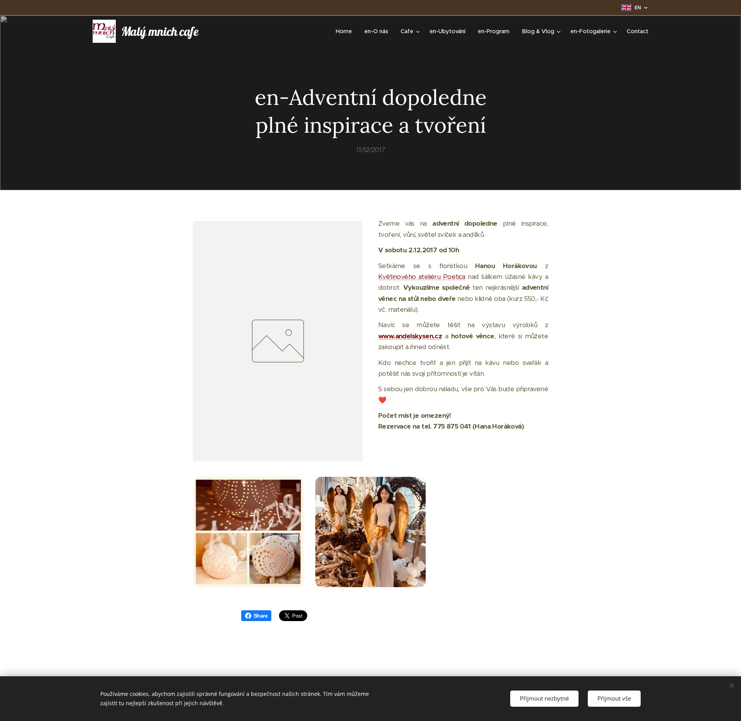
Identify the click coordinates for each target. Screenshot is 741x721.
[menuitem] (346, 31)
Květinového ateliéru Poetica (421, 276)
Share (260, 616)
